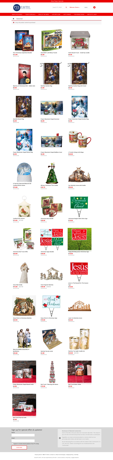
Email (13, 438)
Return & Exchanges (60, 454)
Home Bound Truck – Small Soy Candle (78, 52)
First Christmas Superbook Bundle (22, 52)
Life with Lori (56, 14)
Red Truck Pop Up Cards (19, 417)
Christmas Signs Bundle (47, 251)
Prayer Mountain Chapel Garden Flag (78, 119)
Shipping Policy (69, 454)
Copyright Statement (75, 457)
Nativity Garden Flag (46, 86)
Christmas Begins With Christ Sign (77, 218)
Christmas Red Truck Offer (20, 251)
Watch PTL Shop (92, 14)
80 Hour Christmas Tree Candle (49, 185)
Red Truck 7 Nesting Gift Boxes (49, 384)
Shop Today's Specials (57, 1)
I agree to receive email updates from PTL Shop (26, 443)
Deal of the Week (43, 14)
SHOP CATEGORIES (17, 14)
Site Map (76, 454)
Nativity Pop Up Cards (47, 351)
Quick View (24, 37)
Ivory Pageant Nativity (47, 285)
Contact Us (52, 454)
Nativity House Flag (18, 119)
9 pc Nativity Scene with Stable (77, 185)
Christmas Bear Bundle (47, 218)
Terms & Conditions (61, 457)
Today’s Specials (30, 14)
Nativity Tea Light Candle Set (76, 351)
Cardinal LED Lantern (19, 218)
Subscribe (19, 447)
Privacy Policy (68, 457)
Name (13, 432)
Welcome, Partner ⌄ (75, 7)
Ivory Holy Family (17, 285)
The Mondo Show (79, 14)
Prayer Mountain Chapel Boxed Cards (23, 384)
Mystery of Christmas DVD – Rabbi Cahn (24, 86)
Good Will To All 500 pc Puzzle (49, 52)
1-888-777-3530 (45, 454)
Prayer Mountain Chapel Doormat (50, 119)
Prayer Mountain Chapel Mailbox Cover (51, 152)
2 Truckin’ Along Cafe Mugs (76, 152)
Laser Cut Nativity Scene (75, 318)
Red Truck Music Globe (74, 384)
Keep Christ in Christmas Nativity (22, 318)
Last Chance (67, 14)
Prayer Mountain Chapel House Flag (23, 152)
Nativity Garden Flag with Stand (77, 86)
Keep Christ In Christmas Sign (49, 318)
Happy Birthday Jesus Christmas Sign (78, 251)
